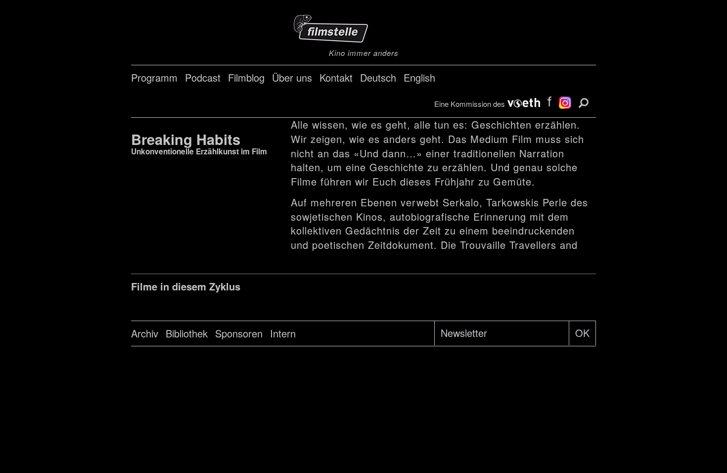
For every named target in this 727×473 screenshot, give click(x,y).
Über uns (292, 77)
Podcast (203, 77)
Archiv (144, 333)
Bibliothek (187, 333)
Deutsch (378, 77)
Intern (283, 333)
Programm (154, 77)
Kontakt (336, 77)
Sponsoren (239, 333)
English (419, 77)
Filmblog (246, 77)
